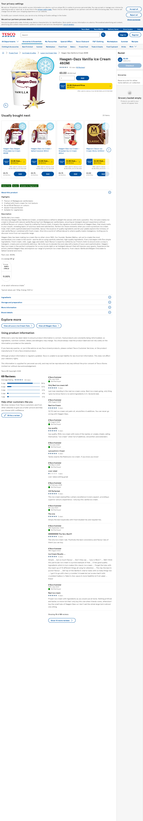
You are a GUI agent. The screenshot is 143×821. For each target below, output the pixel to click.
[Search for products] (103, 35)
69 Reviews (80, 67)
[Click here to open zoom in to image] (6, 105)
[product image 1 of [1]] (27, 83)
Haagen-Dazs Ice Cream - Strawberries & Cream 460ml (69, 150)
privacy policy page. (45, 9)
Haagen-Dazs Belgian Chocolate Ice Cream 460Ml (11, 150)
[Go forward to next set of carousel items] (109, 150)
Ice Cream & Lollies (29, 53)
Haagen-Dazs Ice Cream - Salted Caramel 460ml (41, 149)
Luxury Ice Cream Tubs (49, 53)
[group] (14, 150)
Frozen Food (13, 53)
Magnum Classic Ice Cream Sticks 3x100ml (95, 149)
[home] (3, 53)
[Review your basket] (120, 59)
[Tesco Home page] (8, 35)
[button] (85, 29)
